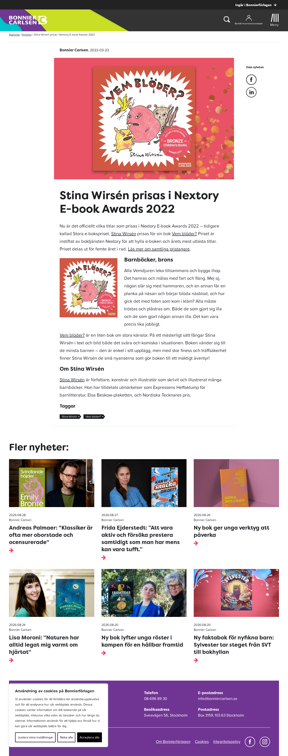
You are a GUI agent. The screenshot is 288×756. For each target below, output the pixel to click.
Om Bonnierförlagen (173, 742)
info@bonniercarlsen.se (217, 699)
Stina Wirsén (123, 233)
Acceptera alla (89, 737)
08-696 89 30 (155, 699)
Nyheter (27, 35)
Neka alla (66, 737)
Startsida (14, 35)
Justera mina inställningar (35, 737)
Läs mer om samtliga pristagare (159, 249)
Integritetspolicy (226, 742)
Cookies (202, 742)
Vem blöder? (184, 233)
